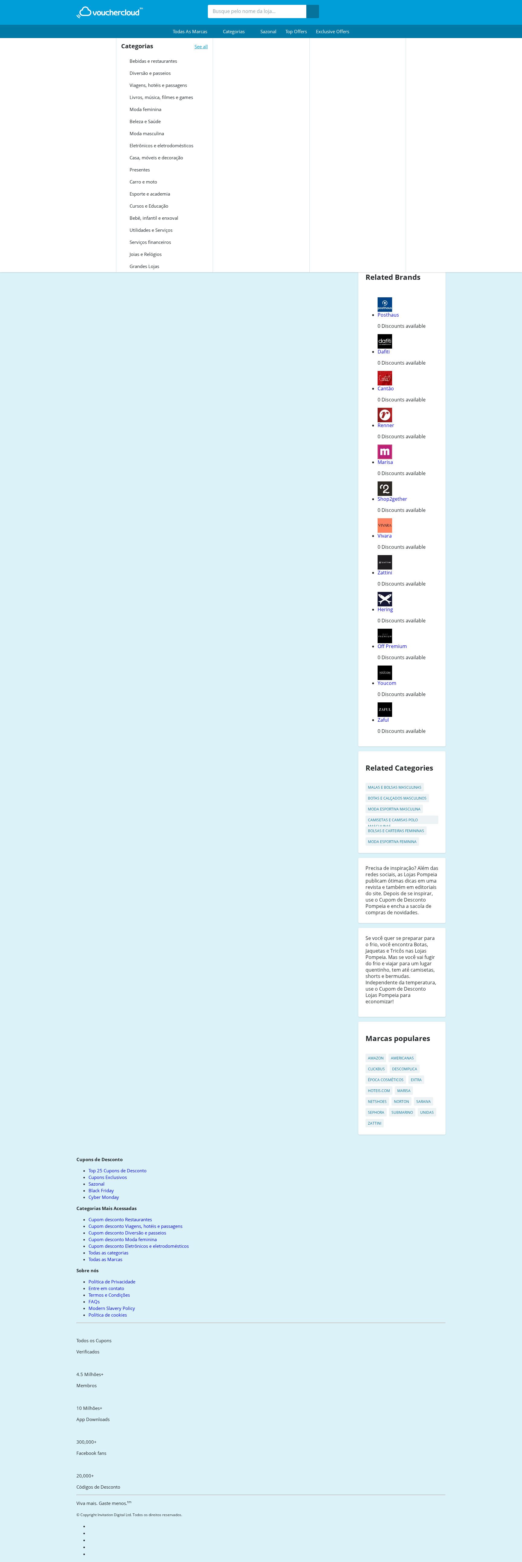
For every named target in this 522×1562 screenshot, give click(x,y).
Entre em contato (106, 1288)
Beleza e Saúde (144, 121)
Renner (386, 425)
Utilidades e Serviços (150, 230)
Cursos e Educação (148, 206)
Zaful (383, 720)
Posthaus (388, 314)
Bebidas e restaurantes (152, 61)
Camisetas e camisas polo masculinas (393, 820)
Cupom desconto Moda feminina (123, 1239)
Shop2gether (392, 499)
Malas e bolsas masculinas (394, 787)
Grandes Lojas (143, 266)
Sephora (376, 1112)
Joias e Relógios (145, 254)
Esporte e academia (149, 194)
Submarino (402, 1112)
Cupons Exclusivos (108, 1177)
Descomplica (404, 1069)
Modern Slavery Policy (112, 1308)
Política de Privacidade (112, 1282)
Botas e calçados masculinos (397, 798)
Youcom (387, 683)
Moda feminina (144, 109)
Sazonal (268, 31)
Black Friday (101, 1190)
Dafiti (384, 351)
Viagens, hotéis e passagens (157, 85)
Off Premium (392, 646)
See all (201, 46)
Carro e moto (142, 182)
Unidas (427, 1112)
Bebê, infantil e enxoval (153, 218)
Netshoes (377, 1101)
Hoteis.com (379, 1090)
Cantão (386, 388)
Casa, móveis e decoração (155, 158)
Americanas (402, 1058)
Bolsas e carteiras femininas (396, 830)
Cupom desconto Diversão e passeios (127, 1233)
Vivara (385, 535)
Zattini (385, 572)
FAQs (94, 1301)
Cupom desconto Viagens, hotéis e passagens (135, 1226)
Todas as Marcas (105, 1259)
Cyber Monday (104, 1197)
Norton (401, 1101)
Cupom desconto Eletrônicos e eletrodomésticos (139, 1246)
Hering (385, 609)
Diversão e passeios (149, 73)
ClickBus (376, 1069)
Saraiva (423, 1101)
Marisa (385, 462)
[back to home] (109, 12)
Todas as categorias (108, 1253)
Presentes (139, 170)
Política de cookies (108, 1315)
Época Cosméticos (386, 1079)
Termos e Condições (109, 1295)
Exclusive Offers (332, 31)
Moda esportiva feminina (392, 841)
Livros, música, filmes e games (160, 97)
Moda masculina (146, 133)
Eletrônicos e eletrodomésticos (160, 145)
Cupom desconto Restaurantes (120, 1219)
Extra (416, 1079)
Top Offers (296, 31)
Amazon (376, 1058)
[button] (193, 31)
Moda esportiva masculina (394, 809)
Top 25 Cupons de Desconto (118, 1171)
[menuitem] (193, 31)
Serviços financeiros (149, 242)
